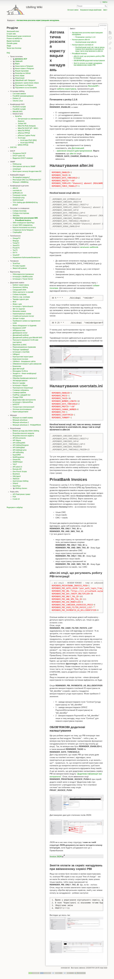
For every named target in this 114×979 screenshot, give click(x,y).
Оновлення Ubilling (20, 287)
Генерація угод (18, 198)
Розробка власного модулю (23, 433)
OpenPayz (17, 486)
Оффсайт (19, 61)
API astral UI (17, 467)
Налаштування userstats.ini (82, 45)
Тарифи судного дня (21, 299)
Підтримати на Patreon (24, 85)
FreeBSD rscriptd (19, 109)
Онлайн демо (12, 43)
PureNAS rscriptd (19, 107)
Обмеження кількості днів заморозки (27, 364)
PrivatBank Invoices (23, 220)
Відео (17, 64)
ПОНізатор (17, 164)
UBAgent (16, 354)
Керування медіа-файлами (90, 10)
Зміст (105, 10)
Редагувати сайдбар (15, 507)
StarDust (16, 479)
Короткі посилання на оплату (24, 227)
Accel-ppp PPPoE (27, 143)
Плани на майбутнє (14, 38)
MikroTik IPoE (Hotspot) (27, 126)
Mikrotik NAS (17, 111)
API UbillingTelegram (21, 445)
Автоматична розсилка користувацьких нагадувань (38, 20)
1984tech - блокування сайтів (24, 361)
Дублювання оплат (20, 333)
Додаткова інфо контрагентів (24, 400)
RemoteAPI (93, 86)
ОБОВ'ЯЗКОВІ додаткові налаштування (89, 61)
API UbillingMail (19, 448)
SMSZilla (16, 216)
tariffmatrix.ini (18, 193)
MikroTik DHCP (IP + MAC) (28, 128)
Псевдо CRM (18, 397)
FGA (14, 497)
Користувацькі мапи (20, 412)
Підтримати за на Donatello (26, 88)
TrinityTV (16, 243)
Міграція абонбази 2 (21, 422)
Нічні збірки (19, 76)
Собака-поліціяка (19, 294)
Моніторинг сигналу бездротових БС (27, 171)
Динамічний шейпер (21, 335)
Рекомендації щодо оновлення (19, 36)
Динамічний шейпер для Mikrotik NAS (27, 338)
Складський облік (19, 290)
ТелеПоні (16, 263)
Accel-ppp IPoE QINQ (28, 140)
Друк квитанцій (18, 369)
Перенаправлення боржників (24, 347)
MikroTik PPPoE (24, 131)
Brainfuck (16, 474)
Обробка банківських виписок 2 (25, 378)
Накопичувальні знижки (22, 314)
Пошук (106, 6)
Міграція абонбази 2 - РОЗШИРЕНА (27, 425)
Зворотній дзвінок (20, 268)
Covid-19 (16, 499)
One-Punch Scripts (20, 472)
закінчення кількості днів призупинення (74, 151)
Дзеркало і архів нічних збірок (27, 83)
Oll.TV (15, 253)
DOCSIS (13, 147)
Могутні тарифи (19, 383)
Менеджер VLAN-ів (20, 371)
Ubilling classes (21, 488)
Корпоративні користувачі (23, 357)
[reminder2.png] (76, 373)
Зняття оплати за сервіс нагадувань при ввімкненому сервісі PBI (88, 64)
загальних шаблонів (89, 247)
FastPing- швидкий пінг (21, 395)
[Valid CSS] (68, 973)
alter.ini (15, 188)
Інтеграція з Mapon (20, 385)
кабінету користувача (66, 89)
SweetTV (16, 245)
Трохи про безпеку (14, 48)
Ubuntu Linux (18, 101)
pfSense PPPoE (24, 133)
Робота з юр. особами (21, 297)
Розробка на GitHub (23, 73)
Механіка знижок (19, 311)
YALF (15, 464)
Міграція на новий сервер (23, 418)
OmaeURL (17, 460)
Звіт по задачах (19, 309)
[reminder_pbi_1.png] (76, 802)
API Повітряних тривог (21, 494)
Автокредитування (20, 381)
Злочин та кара (19, 318)
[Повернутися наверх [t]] (110, 48)
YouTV (15, 250)
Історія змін (11, 34)
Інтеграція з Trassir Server (23, 279)
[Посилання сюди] (110, 43)
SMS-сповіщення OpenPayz (23, 223)
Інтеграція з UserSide (21, 352)
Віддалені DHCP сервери (23, 158)
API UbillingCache (20, 450)
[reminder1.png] (76, 354)
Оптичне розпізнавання (22, 409)
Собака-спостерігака (21, 213)
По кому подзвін (19, 266)
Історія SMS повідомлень (23, 225)
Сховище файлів (19, 393)
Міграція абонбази (20, 420)
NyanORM (17, 455)
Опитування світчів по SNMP (24, 166)
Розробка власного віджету (23, 436)
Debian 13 (17, 98)
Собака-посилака (19, 211)
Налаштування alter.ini (81, 40)
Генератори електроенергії (23, 407)
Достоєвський (78, 148)
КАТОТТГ (16, 405)
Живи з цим (17, 304)
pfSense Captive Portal (26, 135)
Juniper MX (22, 123)
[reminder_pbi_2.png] (76, 828)
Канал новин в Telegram (24, 68)
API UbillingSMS (19, 443)
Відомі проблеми (13, 41)
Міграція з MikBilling (20, 182)
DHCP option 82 (19, 156)
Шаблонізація (18, 200)
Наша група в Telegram (24, 66)
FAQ (8, 53)
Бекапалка (17, 366)
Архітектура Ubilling (20, 481)
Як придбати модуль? (21, 177)
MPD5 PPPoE (23, 145)
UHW (15, 323)
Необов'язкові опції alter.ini (85, 42)
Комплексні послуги (20, 359)
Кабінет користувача (21, 285)
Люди (9, 46)
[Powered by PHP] (45, 973)
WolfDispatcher (18, 457)
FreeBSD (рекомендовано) (23, 96)
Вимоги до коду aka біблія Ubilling (26, 431)
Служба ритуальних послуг (23, 316)
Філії (14, 302)
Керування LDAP (19, 328)
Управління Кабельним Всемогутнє (26, 257)
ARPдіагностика (19, 330)
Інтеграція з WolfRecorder (23, 277)
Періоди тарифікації (21, 350)
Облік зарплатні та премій (23, 292)
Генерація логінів (19, 195)
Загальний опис (13, 31)
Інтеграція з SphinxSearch (23, 306)
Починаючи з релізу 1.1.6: (85, 37)
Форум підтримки (22, 71)
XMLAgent (17, 476)
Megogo (16, 241)
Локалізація (19, 78)
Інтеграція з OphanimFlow (23, 402)
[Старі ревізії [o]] (110, 38)
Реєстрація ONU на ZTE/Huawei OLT (27, 180)
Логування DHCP (19, 153)
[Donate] (33, 973)
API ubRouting (18, 452)
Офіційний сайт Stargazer (25, 80)
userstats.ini (17, 190)
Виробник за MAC (20, 345)
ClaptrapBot (17, 232)
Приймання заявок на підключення (26, 321)
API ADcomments (19, 438)
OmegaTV (16, 238)
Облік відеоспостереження (23, 274)
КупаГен (18, 116)
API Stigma (17, 440)
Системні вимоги (19, 94)
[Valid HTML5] (57, 973)
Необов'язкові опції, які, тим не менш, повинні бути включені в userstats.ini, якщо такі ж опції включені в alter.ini (90, 49)
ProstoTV (16, 248)
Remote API (17, 469)
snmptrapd (17, 169)
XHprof (15, 483)
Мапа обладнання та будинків (24, 326)
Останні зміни (72, 10)
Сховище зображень (21, 390)
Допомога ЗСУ (21, 59)
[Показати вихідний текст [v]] (110, 32)
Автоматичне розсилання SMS (25, 218)
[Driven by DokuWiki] (80, 973)
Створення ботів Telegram (23, 230)
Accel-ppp (21, 138)
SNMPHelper (18, 462)
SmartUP (16, 255)
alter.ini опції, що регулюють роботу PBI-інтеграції (89, 57)
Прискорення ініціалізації (23, 388)
